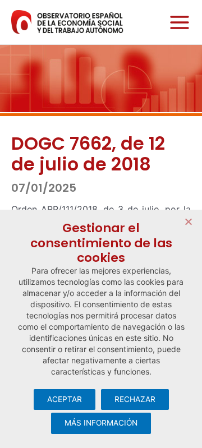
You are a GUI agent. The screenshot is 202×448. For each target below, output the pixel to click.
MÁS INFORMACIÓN (101, 422)
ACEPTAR (64, 399)
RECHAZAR (134, 399)
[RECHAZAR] (188, 221)
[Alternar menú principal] (177, 22)
